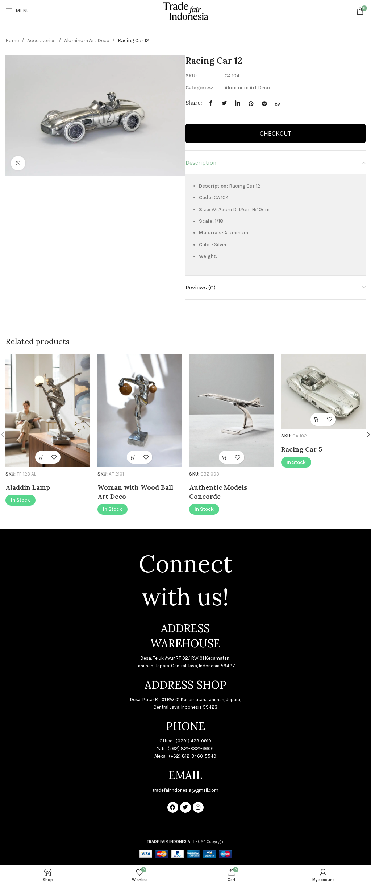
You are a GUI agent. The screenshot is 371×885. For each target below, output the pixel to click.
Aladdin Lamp (27, 487)
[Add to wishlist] (54, 457)
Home (12, 40)
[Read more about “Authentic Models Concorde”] (225, 457)
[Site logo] (185, 10)
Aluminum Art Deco (87, 40)
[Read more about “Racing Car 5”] (316, 419)
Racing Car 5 (301, 449)
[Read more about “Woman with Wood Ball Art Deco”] (133, 457)
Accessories (42, 40)
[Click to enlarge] (18, 163)
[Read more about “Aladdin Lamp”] (41, 457)
